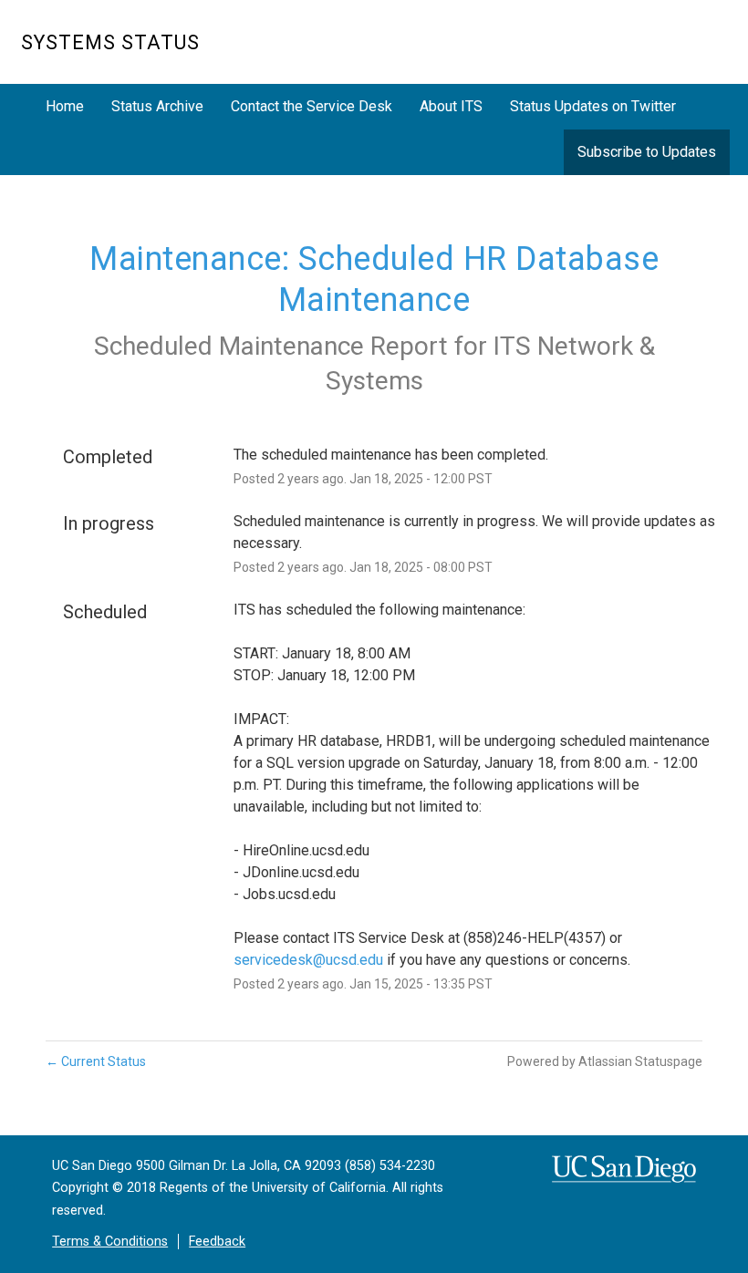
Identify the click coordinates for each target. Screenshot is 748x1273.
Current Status (96, 1061)
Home (65, 106)
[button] (646, 151)
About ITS (451, 106)
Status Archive (157, 106)
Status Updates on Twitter (593, 106)
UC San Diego (622, 51)
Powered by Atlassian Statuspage (604, 1061)
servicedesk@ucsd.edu (308, 959)
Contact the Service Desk (311, 106)
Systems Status (110, 42)
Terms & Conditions (110, 1241)
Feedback (217, 1241)
